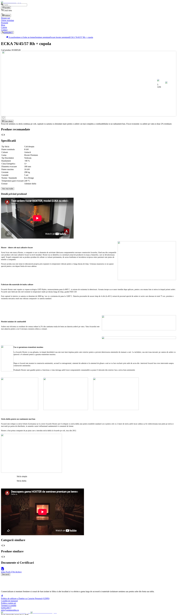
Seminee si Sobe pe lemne (24, 37)
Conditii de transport (9, 601)
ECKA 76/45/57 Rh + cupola (81, 37)
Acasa (11, 37)
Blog (3, 25)
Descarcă (5, 574)
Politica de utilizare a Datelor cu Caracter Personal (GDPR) (25, 598)
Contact (4, 30)
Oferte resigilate (7, 20)
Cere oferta (8, 121)
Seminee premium (42, 37)
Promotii (4, 23)
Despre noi (5, 18)
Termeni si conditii (8, 605)
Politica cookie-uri (8, 603)
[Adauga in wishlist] (3, 118)
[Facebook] (2, 596)
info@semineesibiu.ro (10, 610)
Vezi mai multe (7, 189)
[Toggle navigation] (2, 13)
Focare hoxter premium (59, 37)
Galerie (4, 27)
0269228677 (8, 32)
